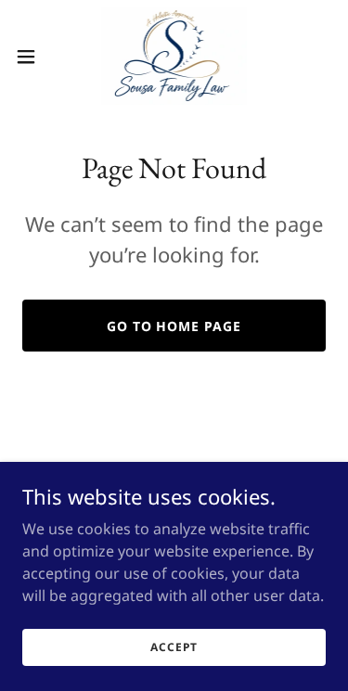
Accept (173, 647)
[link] (174, 56)
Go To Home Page (174, 326)
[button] (32, 56)
